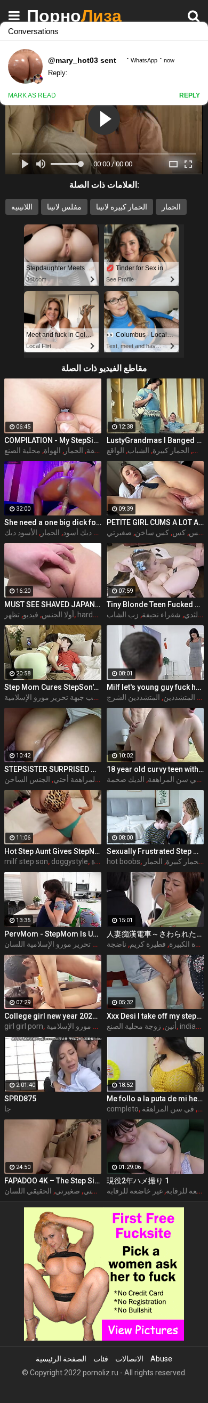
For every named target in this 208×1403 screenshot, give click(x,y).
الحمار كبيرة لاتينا (121, 207)
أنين (170, 1026)
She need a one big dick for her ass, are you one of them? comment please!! (52, 522)
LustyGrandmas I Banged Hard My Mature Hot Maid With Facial (155, 440)
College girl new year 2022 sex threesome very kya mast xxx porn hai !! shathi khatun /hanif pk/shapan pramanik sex (52, 1016)
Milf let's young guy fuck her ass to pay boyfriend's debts (155, 687)
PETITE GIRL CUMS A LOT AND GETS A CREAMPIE (155, 522)
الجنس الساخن (27, 779)
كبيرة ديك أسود (86, 532)
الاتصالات (129, 1358)
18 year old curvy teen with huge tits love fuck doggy (155, 769)
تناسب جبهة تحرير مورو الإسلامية (55, 697)
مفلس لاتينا (64, 207)
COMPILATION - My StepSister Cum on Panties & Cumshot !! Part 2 (52, 440)
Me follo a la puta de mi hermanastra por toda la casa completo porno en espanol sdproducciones (155, 1098)
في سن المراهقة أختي (88, 779)
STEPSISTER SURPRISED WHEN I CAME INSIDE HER (52, 769)
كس (199, 450)
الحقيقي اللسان (28, 1191)
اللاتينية (22, 207)
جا (7, 1108)
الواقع (115, 450)
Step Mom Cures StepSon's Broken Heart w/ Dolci (52, 687)
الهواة (52, 450)
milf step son (26, 861)
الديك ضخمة (126, 779)
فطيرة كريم (148, 944)
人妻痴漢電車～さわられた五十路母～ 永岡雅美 (155, 934)
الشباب (138, 450)
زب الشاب (123, 614)
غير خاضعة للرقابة (135, 1191)
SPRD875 (20, 1098)
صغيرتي (67, 1191)
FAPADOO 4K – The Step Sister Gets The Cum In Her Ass (52, 1180)
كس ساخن (152, 532)
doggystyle (69, 861)
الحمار (171, 207)
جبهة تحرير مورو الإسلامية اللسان (55, 944)
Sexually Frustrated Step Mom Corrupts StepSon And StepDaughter (155, 851)
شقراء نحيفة (161, 614)
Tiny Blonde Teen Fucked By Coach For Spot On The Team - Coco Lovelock (155, 604)
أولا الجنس (58, 614)
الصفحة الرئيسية (61, 1358)
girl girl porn (23, 1026)
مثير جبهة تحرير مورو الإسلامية (93, 1026)
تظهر (12, 614)
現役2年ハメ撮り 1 (138, 1180)
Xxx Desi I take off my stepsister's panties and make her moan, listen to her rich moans (155, 1016)
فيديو (30, 614)
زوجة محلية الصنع (134, 1026)
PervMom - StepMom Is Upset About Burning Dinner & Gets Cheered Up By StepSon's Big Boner (52, 934)
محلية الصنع (22, 450)
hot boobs (123, 861)
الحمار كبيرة (171, 450)
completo (123, 1108)
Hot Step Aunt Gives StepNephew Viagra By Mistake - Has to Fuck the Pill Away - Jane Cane (52, 851)
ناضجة (116, 944)
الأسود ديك (20, 532)
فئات (100, 1358)
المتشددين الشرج (133, 697)
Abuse (161, 1358)
